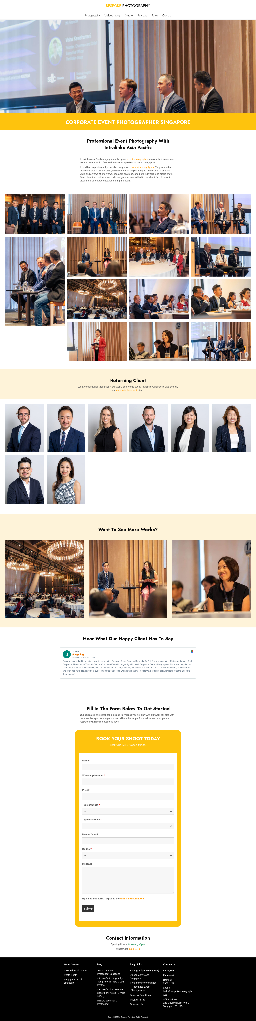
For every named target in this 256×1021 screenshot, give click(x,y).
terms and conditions (132, 898)
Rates (155, 15)
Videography (112, 15)
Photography (92, 15)
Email (86, 790)
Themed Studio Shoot (75, 970)
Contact (167, 15)
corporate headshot (126, 390)
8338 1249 (134, 949)
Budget (87, 849)
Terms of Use (137, 1004)
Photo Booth (70, 975)
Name (86, 760)
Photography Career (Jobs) (144, 970)
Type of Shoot (91, 805)
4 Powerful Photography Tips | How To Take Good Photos (110, 981)
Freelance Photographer (143, 982)
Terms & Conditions (140, 995)
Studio (129, 15)
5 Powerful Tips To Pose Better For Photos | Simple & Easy (111, 992)
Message (87, 864)
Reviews (142, 15)
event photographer (137, 159)
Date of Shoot (90, 834)
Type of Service (91, 819)
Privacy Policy (137, 999)
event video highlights (142, 167)
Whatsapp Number (93, 775)
